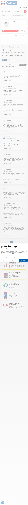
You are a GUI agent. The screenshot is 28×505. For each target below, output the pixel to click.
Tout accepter (23, 260)
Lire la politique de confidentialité (7, 255)
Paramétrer (14, 260)
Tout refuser (4, 260)
